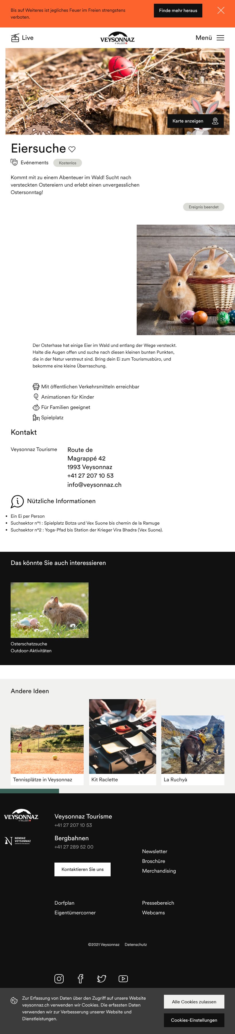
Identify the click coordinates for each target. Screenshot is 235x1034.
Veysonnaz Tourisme (21, 815)
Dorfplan (64, 902)
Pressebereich (158, 902)
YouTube (123, 978)
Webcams (153, 912)
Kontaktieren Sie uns (82, 869)
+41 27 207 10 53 (90, 476)
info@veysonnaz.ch (91, 485)
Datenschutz (136, 944)
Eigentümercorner (75, 912)
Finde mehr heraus (178, 10)
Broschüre (153, 861)
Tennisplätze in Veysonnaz (42, 779)
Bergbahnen (71, 838)
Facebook (80, 978)
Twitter (101, 978)
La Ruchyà (175, 779)
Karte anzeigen (188, 121)
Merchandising (159, 870)
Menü (203, 38)
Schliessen (221, 10)
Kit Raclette (104, 779)
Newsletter (154, 851)
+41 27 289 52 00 (73, 846)
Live (28, 38)
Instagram (59, 978)
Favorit (71, 149)
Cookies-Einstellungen (194, 1020)
